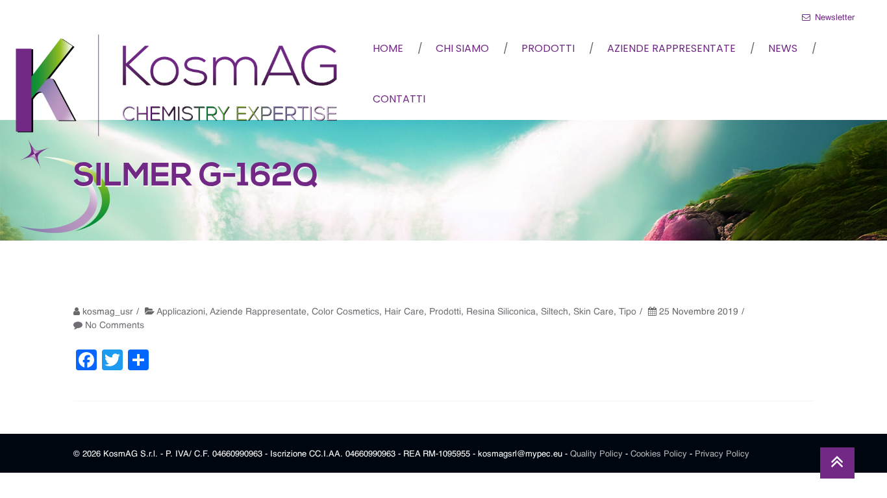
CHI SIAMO (462, 48)
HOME (388, 48)
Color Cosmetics (345, 311)
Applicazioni (180, 311)
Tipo (627, 311)
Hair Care (404, 311)
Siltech (554, 311)
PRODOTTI (548, 48)
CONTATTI (399, 98)
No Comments (114, 325)
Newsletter (833, 18)
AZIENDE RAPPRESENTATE (671, 48)
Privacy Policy (722, 454)
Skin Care (593, 311)
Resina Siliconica (501, 311)
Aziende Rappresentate (258, 311)
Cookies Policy (659, 454)
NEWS (782, 48)
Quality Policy (596, 454)
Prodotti (445, 311)
